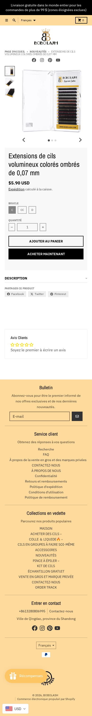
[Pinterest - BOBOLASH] (50, 60)
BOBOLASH (50, 695)
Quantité (15, 220)
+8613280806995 (32, 611)
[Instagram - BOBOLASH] (42, 60)
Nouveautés (38, 51)
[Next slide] (80, 139)
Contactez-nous (61, 611)
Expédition (16, 189)
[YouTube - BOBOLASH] (58, 60)
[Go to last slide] (24, 139)
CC (22, 210)
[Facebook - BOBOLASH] (34, 60)
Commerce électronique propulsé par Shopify (46, 699)
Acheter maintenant (46, 254)
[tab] (49, 140)
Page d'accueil (15, 51)
